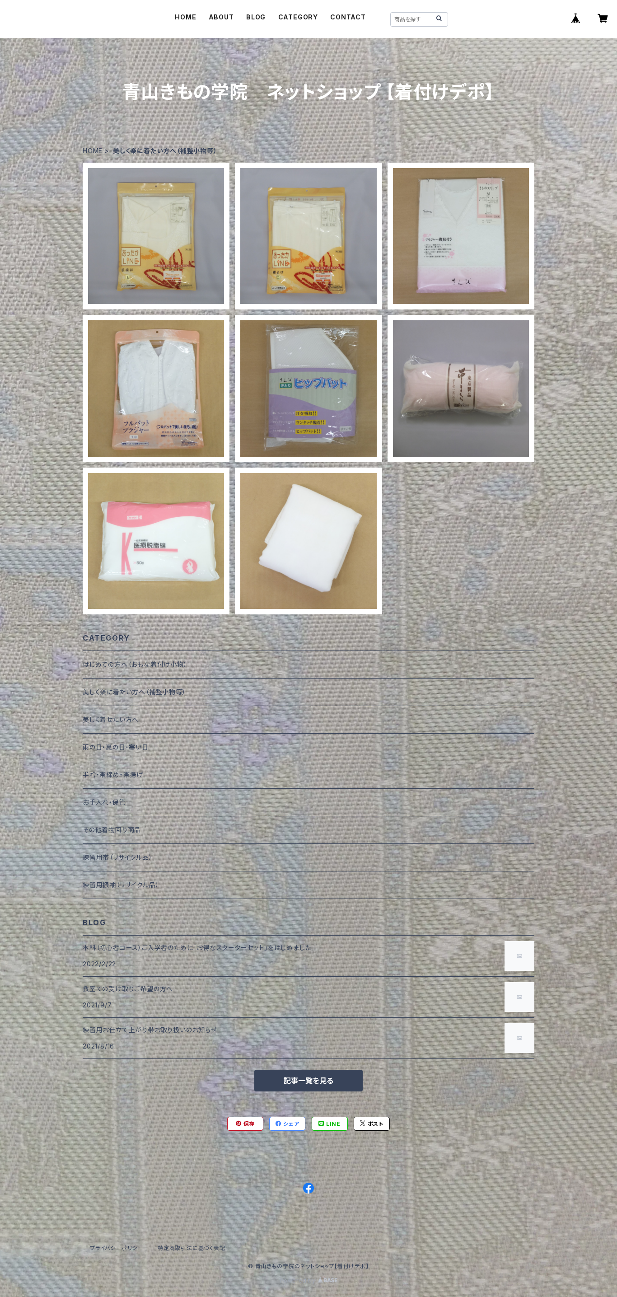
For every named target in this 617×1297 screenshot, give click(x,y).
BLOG (256, 17)
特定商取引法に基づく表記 (191, 1248)
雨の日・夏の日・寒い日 (116, 747)
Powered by (299, 1280)
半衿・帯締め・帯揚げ (113, 774)
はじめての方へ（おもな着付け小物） (135, 664)
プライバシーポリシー (116, 1248)
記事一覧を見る (308, 1080)
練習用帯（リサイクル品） (118, 857)
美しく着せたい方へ (111, 719)
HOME (185, 17)
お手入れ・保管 (104, 802)
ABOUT (221, 17)
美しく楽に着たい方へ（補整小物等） (134, 692)
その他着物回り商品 (112, 829)
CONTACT (348, 17)
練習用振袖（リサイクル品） (121, 885)
